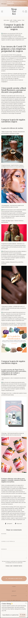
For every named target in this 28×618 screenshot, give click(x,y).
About (14, 591)
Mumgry (4, 433)
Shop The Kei (14, 11)
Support (14, 595)
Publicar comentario (14, 565)
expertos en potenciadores (9, 243)
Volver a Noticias (15, 578)
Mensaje (4, 549)
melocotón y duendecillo (8, 323)
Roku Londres (6, 262)
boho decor (6, 20)
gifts (11, 20)
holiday (15, 20)
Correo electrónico (8, 541)
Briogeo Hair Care (7, 393)
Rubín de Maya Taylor (8, 220)
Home (14, 586)
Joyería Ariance (6, 165)
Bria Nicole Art (6, 378)
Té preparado (5, 205)
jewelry (19, 20)
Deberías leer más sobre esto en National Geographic (12, 80)
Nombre (3, 533)
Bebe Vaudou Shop (7, 131)
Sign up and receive (14, 600)
